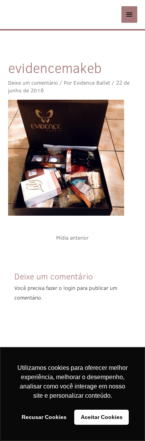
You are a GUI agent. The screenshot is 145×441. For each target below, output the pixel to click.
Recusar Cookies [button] (44, 417)
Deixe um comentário (33, 83)
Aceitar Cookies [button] (102, 417)
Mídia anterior (72, 238)
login (69, 288)
